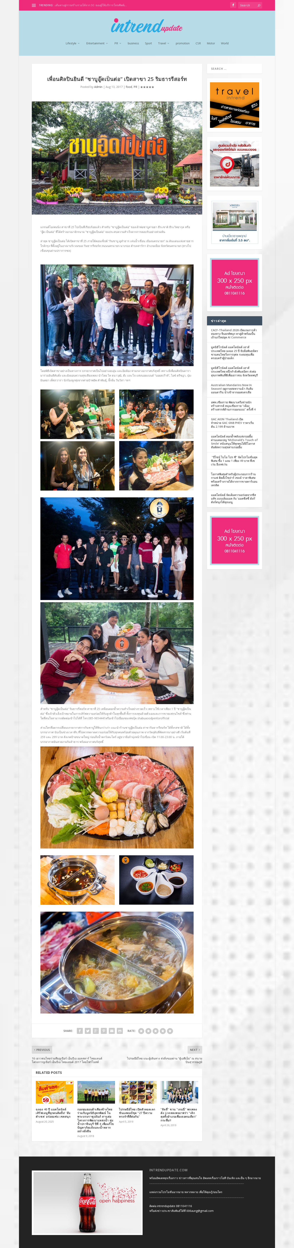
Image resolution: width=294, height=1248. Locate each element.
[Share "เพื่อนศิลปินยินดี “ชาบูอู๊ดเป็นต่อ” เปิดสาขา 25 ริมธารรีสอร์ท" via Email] (112, 1031)
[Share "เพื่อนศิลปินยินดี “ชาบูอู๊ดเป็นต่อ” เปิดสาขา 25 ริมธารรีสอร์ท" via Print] (120, 1031)
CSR (198, 43)
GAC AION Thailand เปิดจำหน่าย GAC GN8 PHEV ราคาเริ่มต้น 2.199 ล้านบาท (232, 422)
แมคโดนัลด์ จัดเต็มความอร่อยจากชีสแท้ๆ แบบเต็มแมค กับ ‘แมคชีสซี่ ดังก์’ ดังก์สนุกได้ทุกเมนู (233, 498)
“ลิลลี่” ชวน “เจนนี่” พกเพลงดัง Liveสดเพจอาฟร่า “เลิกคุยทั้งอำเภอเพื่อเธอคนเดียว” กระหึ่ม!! (179, 1114)
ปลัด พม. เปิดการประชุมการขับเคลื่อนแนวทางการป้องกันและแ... (94, 5)
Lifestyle (71, 43)
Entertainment (95, 43)
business (133, 43)
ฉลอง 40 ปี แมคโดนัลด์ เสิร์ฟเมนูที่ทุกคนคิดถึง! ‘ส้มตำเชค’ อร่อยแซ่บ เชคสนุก (53, 1112)
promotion (183, 43)
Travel (162, 43)
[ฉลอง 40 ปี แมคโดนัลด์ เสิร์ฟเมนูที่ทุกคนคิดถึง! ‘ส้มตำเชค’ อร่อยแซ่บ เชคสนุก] (54, 1092)
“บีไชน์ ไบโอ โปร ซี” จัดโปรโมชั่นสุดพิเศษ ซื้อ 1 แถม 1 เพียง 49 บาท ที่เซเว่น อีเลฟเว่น (234, 460)
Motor (211, 43)
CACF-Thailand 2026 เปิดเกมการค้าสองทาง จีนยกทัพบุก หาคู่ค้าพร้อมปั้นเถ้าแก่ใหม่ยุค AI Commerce (234, 333)
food (129, 87)
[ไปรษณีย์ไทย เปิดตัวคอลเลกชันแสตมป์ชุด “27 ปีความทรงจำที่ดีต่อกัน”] (138, 1092)
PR (116, 43)
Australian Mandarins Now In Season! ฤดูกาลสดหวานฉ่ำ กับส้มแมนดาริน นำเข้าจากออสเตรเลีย (232, 388)
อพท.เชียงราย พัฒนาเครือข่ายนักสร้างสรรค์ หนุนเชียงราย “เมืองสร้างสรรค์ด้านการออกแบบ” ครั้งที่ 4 (233, 405)
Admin (98, 87)
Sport (148, 43)
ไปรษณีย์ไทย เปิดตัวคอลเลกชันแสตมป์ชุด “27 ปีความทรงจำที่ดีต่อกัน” (137, 1112)
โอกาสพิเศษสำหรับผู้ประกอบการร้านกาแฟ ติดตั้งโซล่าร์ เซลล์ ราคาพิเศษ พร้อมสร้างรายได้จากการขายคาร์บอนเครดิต (234, 479)
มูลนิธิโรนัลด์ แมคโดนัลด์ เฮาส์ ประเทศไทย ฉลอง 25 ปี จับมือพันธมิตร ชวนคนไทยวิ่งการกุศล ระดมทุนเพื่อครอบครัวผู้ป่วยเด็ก (234, 352)
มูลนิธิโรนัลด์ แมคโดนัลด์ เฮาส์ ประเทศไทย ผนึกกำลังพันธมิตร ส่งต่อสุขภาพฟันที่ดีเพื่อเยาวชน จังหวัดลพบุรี (234, 371)
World (225, 43)
